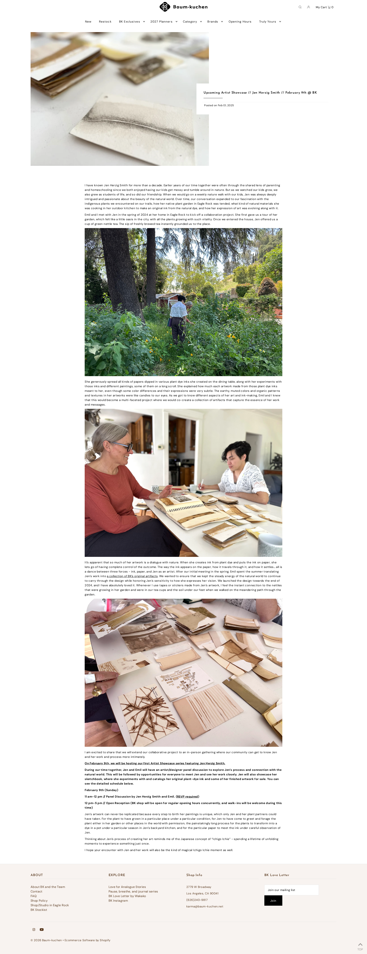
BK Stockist (39, 910)
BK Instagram (118, 901)
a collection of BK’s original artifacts (132, 576)
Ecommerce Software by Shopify (87, 940)
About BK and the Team (48, 887)
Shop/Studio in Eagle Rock (50, 905)
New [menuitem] (88, 21)
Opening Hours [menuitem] (240, 21)
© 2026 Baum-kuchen (46, 940)
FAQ (34, 896)
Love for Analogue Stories (127, 887)
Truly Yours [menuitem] (267, 21)
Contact (36, 891)
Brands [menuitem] (212, 21)
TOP (360, 949)
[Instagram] (33, 930)
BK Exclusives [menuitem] (129, 21)
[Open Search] (300, 7)
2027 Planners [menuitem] (161, 21)
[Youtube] (42, 930)
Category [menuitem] (190, 21)
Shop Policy (39, 901)
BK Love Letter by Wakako (127, 896)
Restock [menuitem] (105, 21)
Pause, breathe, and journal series (133, 891)
